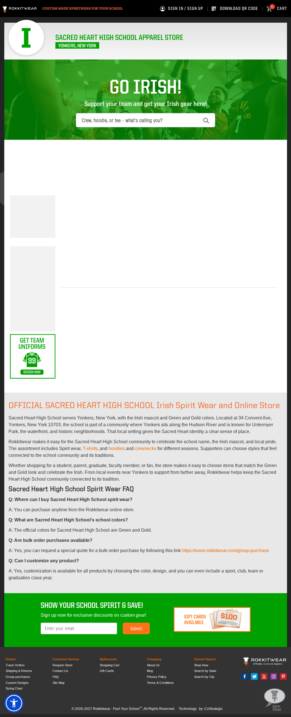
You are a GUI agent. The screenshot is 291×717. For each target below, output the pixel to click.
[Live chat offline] (274, 699)
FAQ (56, 676)
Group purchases (18, 676)
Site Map (59, 682)
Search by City (204, 676)
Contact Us (60, 671)
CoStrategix (213, 709)
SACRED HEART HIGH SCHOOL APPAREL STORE (119, 38)
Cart (279, 9)
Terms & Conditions (160, 682)
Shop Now (201, 665)
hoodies (117, 448)
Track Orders (15, 665)
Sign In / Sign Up (185, 9)
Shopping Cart (109, 665)
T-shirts (90, 448)
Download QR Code (239, 9)
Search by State (205, 671)
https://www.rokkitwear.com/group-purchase (225, 550)
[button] (14, 703)
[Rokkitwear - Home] (20, 9)
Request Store (62, 665)
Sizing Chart (14, 688)
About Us (153, 665)
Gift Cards (107, 671)
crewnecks (145, 448)
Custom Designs (17, 682)
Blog (150, 671)
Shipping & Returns (19, 671)
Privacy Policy (157, 676)
